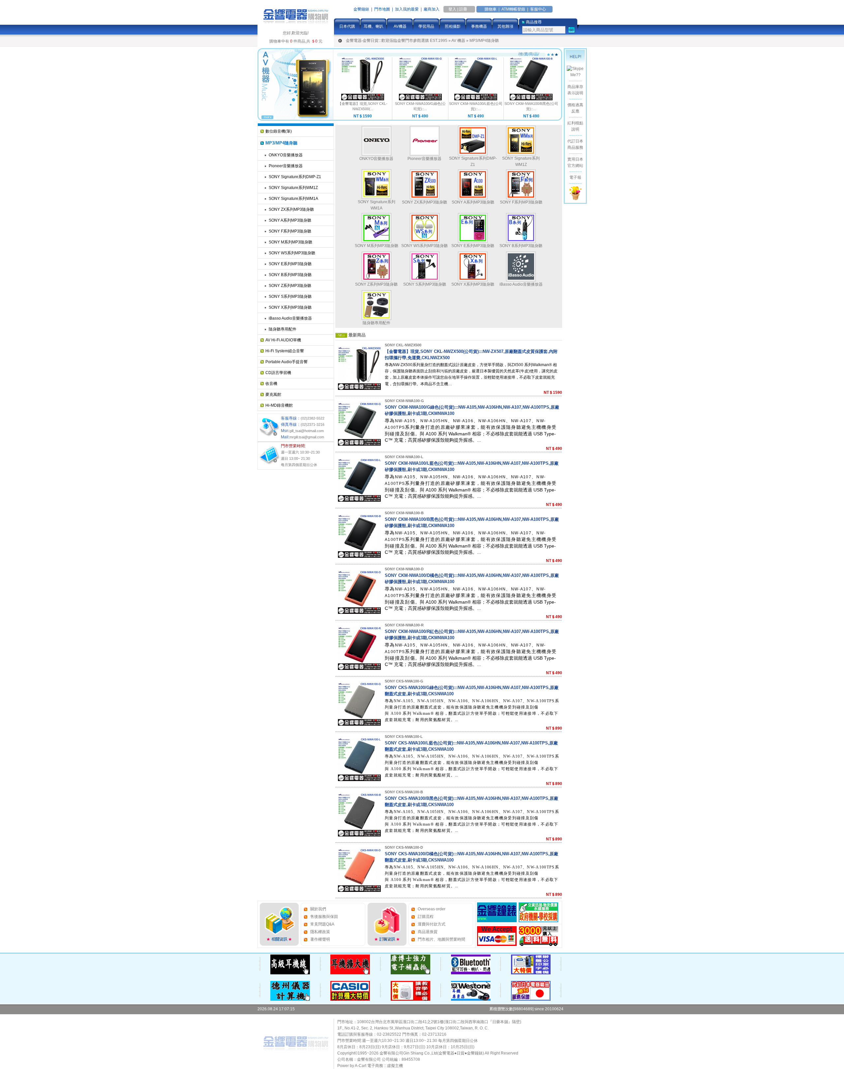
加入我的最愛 (407, 9)
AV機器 (400, 26)
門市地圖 (382, 9)
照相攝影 (453, 26)
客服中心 (538, 9)
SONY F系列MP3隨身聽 (290, 231)
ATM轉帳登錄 (513, 9)
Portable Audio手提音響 (286, 362)
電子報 (575, 177)
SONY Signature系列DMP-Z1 (295, 176)
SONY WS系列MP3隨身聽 (292, 253)
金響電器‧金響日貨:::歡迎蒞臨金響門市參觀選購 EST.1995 (396, 40)
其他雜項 (505, 26)
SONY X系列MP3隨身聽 (290, 307)
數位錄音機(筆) (278, 131)
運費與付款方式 (431, 924)
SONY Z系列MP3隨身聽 (290, 285)
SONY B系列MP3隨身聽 (290, 274)
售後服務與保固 (324, 916)
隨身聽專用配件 (282, 329)
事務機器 (479, 26)
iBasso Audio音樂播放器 (290, 318)
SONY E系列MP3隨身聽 (290, 264)
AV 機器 (458, 40)
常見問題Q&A (322, 924)
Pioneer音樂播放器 (286, 166)
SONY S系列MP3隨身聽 (290, 296)
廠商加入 (431, 9)
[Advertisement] (283, 571)
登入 (452, 9)
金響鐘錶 (361, 9)
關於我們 (318, 909)
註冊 (463, 9)
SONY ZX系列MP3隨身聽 (291, 209)
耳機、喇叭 (373, 26)
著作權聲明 (320, 939)
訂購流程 (426, 916)
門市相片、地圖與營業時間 (441, 939)
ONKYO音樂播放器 (286, 155)
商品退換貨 (427, 931)
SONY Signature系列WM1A (293, 198)
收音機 (271, 383)
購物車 (491, 9)
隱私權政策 (320, 931)
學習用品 (426, 26)
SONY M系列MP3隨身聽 (290, 242)
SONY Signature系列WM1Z (293, 187)
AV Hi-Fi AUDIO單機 (283, 340)
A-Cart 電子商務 (369, 1065)
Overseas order (431, 909)
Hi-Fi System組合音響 (284, 351)
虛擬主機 (395, 1065)
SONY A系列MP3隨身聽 (290, 220)
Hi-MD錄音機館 (279, 405)
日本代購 (347, 26)
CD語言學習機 (278, 372)
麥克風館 (273, 394)
